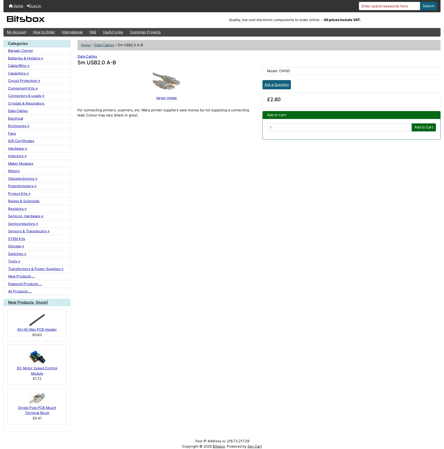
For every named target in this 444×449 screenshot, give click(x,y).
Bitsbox (219, 446)
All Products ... (20, 291)
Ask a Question (277, 84)
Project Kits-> (19, 193)
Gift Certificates (21, 141)
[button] (436, 427)
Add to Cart (423, 127)
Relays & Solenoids (24, 201)
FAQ (92, 32)
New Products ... (21, 276)
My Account (16, 32)
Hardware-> (17, 148)
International (72, 32)
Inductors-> (17, 156)
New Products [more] (28, 302)
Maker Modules (20, 163)
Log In (35, 6)
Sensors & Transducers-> (29, 231)
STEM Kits (16, 239)
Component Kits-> (23, 88)
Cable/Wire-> (19, 65)
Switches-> (17, 254)
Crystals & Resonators (26, 103)
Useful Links (113, 32)
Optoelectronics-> (22, 178)
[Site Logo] (76, 20)
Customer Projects (145, 32)
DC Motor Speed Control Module (37, 371)
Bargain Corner (20, 50)
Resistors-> (17, 208)
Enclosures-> (19, 126)
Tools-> (14, 261)
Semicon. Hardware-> (25, 216)
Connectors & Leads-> (26, 96)
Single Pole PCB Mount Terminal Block (37, 410)
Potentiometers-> (22, 186)
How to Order (44, 32)
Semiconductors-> (23, 223)
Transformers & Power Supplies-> (36, 269)
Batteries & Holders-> (25, 58)
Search (428, 6)
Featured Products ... (25, 284)
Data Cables (104, 45)
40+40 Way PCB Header (37, 329)
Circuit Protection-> (24, 80)
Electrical (15, 118)
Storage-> (16, 246)
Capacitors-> (18, 73)
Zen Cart (254, 446)
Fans (12, 133)
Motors (14, 171)
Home (18, 6)
